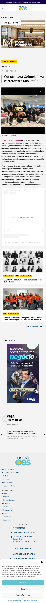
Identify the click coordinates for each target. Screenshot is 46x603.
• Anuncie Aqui (7, 482)
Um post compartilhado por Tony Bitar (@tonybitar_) (23, 242)
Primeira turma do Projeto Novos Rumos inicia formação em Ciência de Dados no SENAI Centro (23, 319)
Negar (23, 589)
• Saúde (5, 507)
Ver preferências (23, 595)
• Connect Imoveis (8, 500)
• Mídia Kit (5, 476)
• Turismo (5, 513)
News (17, 275)
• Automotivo (7, 520)
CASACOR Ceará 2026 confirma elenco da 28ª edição (23, 281)
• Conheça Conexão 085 (10, 472)
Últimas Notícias (26, 275)
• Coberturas (6, 517)
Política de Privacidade (14, 600)
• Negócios (6, 497)
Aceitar (23, 583)
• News (4, 493)
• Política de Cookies (9, 486)
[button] (43, 562)
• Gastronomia (7, 510)
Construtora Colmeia (12, 140)
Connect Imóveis (9, 61)
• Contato (5, 479)
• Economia (6, 503)
